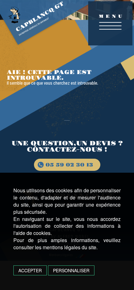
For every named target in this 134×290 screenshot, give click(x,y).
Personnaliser (71, 270)
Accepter (30, 270)
